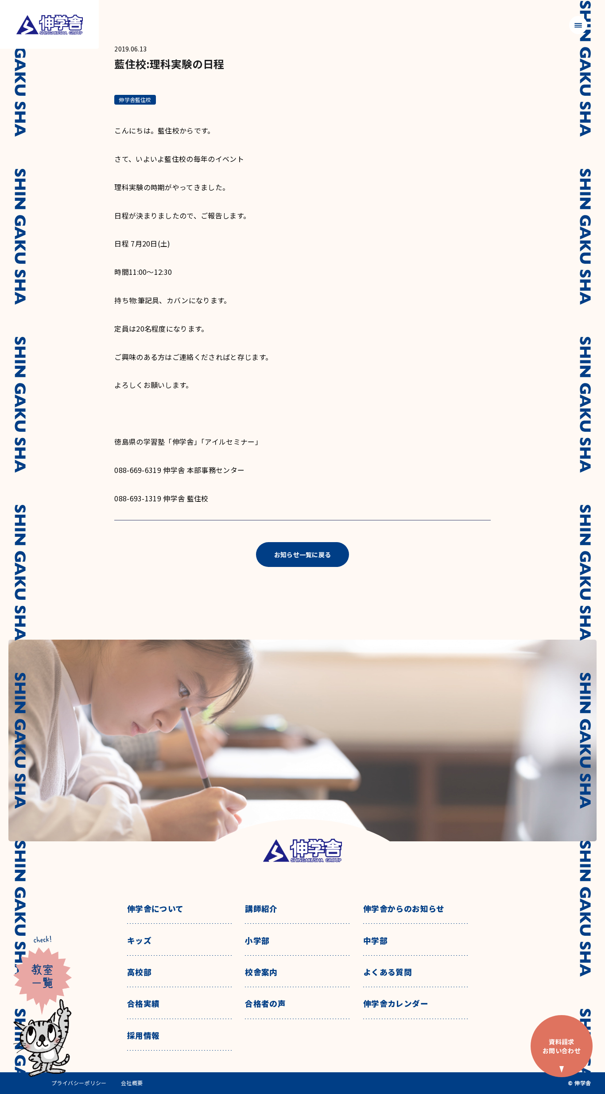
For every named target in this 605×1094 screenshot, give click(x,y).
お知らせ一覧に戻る (302, 554)
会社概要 (132, 1083)
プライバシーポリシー (79, 1083)
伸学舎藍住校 (135, 99)
